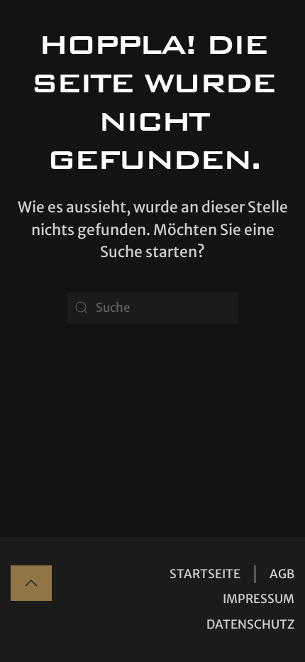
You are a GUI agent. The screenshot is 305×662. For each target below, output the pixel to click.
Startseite (205, 574)
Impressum (258, 599)
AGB (282, 574)
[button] (31, 583)
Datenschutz (250, 624)
